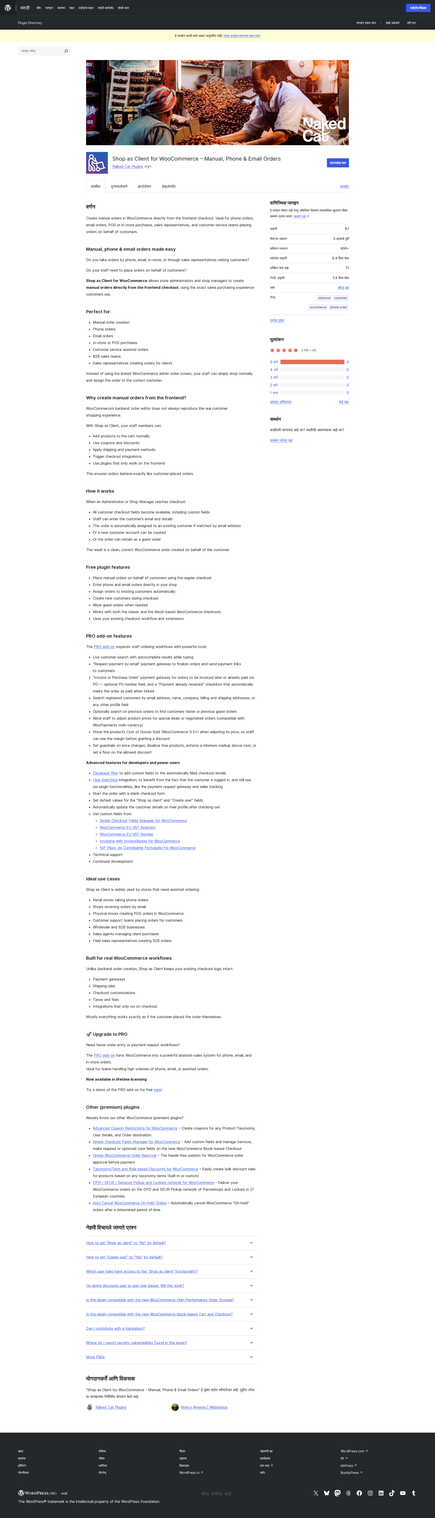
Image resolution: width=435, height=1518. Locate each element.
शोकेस (102, 1451)
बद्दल (20, 1451)
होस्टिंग (22, 1465)
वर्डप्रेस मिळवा (418, 8)
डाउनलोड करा (338, 163)
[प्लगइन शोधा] (66, 50)
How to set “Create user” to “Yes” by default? (124, 1257)
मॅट (344, 1458)
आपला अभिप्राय (280, 402)
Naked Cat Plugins (127, 166)
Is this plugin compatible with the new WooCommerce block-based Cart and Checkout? (159, 1314)
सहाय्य (183, 1458)
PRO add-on (104, 646)
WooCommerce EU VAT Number (126, 834)
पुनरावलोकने (119, 186)
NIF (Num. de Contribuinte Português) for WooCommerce (148, 848)
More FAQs (95, 1357)
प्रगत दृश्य (277, 320)
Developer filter (105, 773)
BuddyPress (352, 1473)
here (157, 1089)
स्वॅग (262, 1473)
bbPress (349, 1465)
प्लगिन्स (103, 1465)
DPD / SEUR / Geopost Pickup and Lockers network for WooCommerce (153, 1182)
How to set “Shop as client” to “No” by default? (126, 1243)
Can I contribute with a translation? (115, 1328)
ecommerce (318, 307)
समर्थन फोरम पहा (281, 440)
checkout (324, 298)
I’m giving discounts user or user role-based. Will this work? (135, 1286)
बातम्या (22, 1458)
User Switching (105, 780)
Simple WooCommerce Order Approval (124, 1155)
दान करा (266, 1465)
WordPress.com (354, 1451)
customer (340, 298)
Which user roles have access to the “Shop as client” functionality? (142, 1271)
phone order (338, 307)
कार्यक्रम (265, 1458)
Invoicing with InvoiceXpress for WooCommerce (140, 841)
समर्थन (344, 186)
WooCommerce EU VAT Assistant (128, 827)
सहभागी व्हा (266, 1451)
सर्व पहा (344, 402)
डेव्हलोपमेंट (169, 186)
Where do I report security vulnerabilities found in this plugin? (136, 1343)
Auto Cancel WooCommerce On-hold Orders (130, 1203)
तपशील (95, 186)
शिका (182, 1451)
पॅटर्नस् (102, 1473)
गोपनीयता (23, 1473)
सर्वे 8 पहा (343, 287)
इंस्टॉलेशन (144, 186)
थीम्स (101, 1458)
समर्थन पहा (300, 216)
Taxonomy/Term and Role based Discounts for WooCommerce (145, 1169)
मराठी (64, 1493)
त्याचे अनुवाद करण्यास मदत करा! (242, 36)
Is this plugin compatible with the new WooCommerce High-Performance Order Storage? (160, 1300)
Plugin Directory (30, 23)
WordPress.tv (191, 1473)
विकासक (184, 1465)
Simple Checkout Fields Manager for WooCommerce (143, 820)
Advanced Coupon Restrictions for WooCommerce (135, 1128)
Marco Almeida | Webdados (204, 1407)
